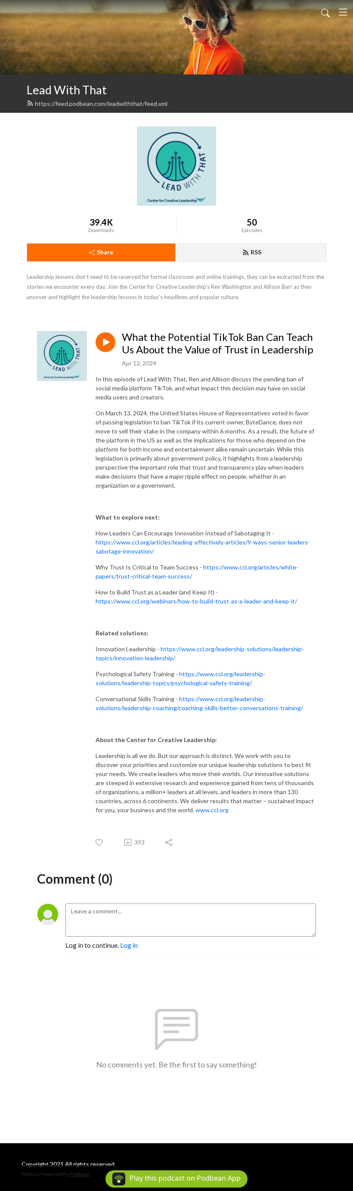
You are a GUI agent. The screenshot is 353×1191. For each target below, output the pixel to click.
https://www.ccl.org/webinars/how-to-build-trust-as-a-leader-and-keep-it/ (196, 601)
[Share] (169, 842)
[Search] (325, 12)
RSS (256, 252)
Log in (129, 945)
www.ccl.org (212, 810)
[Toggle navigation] (343, 12)
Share (105, 252)
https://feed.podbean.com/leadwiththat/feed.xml (101, 103)
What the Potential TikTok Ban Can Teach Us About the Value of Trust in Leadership (217, 343)
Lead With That (67, 90)
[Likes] (100, 842)
